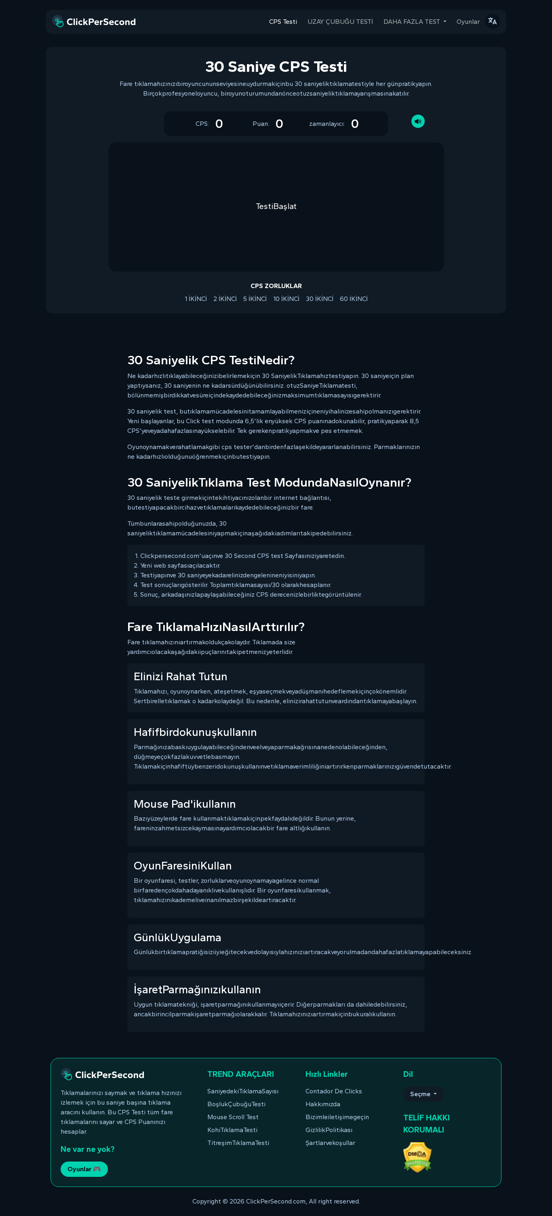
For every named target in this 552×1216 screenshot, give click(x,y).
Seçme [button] (421, 1094)
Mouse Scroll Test (233, 1117)
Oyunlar (468, 21)
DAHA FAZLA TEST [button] (412, 21)
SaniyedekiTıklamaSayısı (242, 1091)
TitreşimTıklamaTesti (238, 1143)
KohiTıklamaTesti (232, 1130)
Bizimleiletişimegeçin (337, 1117)
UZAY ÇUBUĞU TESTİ (340, 21)
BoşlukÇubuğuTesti (236, 1104)
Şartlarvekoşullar (330, 1143)
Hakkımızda (322, 1104)
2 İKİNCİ (225, 299)
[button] (492, 21)
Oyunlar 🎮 (84, 1169)
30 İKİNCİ (319, 299)
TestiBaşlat (276, 206)
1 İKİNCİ (196, 299)
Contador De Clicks (333, 1091)
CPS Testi (283, 21)
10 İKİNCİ (286, 299)
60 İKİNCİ (354, 299)
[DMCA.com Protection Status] (417, 1157)
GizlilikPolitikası (328, 1130)
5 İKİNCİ (255, 299)
